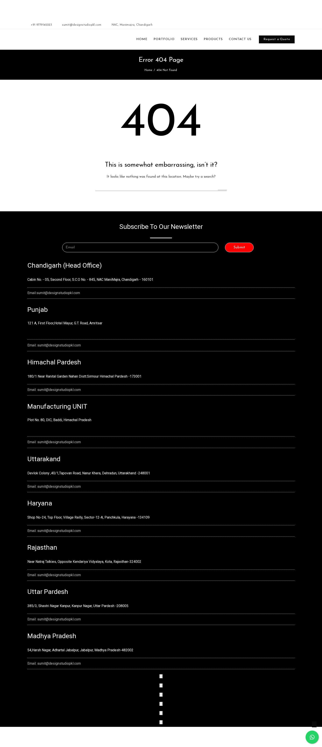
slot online (106, 9)
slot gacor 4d (122, 9)
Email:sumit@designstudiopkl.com (53, 293)
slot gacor (146, 9)
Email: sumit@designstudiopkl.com (54, 345)
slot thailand (161, 9)
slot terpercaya (88, 9)
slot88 (135, 9)
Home (148, 70)
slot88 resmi (178, 9)
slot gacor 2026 (67, 9)
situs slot (192, 9)
